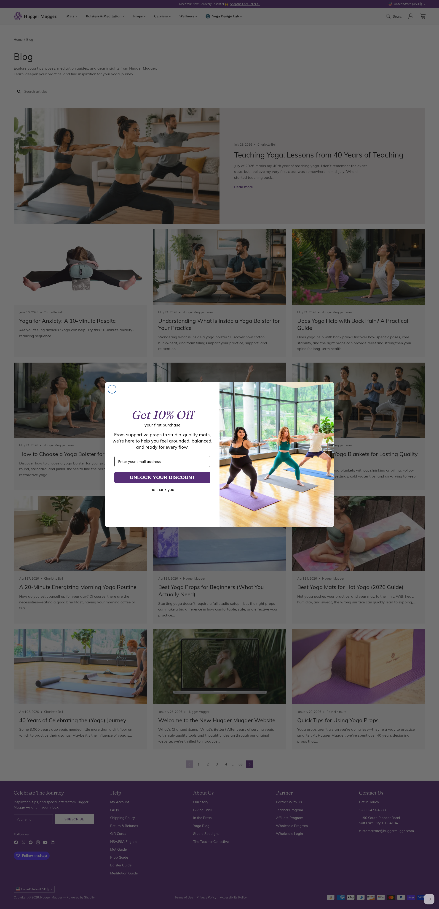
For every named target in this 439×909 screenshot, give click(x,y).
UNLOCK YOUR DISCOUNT (162, 477)
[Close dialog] (112, 389)
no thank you (162, 489)
